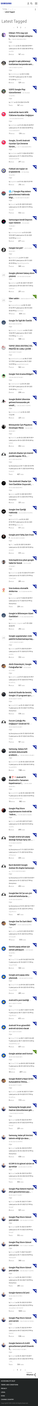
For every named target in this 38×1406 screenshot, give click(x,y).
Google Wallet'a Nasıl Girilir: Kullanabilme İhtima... (21, 1082)
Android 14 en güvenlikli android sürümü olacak (20, 1028)
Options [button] (32, 9)
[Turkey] (6, 3)
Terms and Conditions (9, 1385)
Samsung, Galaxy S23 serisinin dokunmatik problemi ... (21, 752)
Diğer (10, 42)
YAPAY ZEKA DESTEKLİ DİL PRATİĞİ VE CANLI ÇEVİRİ (21, 349)
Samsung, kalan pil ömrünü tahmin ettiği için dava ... (21, 1138)
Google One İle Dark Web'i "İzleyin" (20, 923)
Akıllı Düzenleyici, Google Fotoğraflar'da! (20, 667)
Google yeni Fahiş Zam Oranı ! (21, 536)
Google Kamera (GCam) (20, 1294)
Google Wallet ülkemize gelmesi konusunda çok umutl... (20, 402)
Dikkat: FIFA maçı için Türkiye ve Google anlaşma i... (20, 36)
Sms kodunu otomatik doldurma (20, 589)
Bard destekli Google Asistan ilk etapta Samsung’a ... (21, 868)
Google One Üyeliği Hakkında (21, 511)
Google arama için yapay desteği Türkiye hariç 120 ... (21, 840)
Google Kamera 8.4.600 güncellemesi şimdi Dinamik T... (21, 1346)
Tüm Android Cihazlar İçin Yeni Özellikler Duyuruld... (21, 484)
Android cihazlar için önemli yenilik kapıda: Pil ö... (21, 456)
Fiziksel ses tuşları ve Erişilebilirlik (19, 172)
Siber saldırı (21, 298)
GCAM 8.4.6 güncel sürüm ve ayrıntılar (21, 1165)
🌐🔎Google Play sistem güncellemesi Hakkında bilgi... (20, 194)
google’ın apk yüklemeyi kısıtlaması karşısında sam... (21, 64)
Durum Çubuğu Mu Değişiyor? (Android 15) (20, 723)
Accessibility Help (8, 1381)
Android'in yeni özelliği (20, 1001)
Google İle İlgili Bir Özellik (21, 322)
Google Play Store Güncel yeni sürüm (21, 1218)
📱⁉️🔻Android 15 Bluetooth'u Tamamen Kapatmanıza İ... (20, 781)
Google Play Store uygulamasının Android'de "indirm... (20, 811)
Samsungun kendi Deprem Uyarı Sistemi (20, 223)
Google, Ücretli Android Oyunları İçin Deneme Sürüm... (20, 143)
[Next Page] (24, 27)
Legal (3, 1392)
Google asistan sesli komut (21, 1055)
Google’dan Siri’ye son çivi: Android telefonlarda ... (20, 896)
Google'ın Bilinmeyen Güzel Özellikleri (21, 615)
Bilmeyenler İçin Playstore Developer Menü (20, 428)
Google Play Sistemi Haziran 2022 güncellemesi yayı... (21, 1192)
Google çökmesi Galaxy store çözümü (21, 274)
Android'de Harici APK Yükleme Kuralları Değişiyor (21, 115)
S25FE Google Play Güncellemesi (19, 92)
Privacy (4, 1388)
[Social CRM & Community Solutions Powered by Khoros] (31, 1374)
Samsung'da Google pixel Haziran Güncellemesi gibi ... (21, 1110)
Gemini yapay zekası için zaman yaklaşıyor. (21, 949)
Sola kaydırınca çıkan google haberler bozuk (21, 563)
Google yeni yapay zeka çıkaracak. (21, 976)
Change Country (7, 1399)
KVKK (3, 1396)
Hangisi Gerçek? (20, 249)
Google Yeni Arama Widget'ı (21, 375)
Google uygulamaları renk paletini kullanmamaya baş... (21, 639)
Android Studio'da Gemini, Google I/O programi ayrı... (21, 695)
